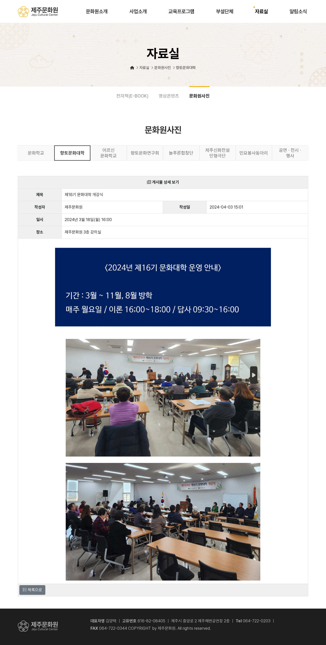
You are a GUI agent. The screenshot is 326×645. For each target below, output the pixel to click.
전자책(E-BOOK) (132, 96)
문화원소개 (96, 11)
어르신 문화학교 (108, 152)
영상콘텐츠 (169, 96)
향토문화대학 (72, 153)
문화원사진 (199, 96)
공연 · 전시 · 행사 (290, 152)
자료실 (261, 11)
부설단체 (224, 11)
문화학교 (36, 153)
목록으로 (34, 589)
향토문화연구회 (145, 153)
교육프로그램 (181, 11)
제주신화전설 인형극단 (217, 152)
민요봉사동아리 (253, 153)
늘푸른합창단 (181, 153)
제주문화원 (38, 11)
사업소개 (138, 11)
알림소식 (298, 11)
